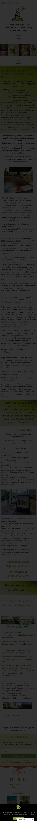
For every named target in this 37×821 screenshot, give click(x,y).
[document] (18, 410)
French (22, 819)
